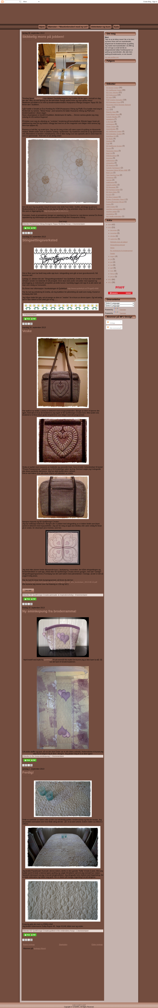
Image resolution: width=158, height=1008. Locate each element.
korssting (109, 158)
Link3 (84, 1005)
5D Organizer (110, 165)
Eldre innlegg (97, 945)
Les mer (28, 590)
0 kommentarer (79, 224)
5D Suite (109, 97)
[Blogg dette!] (26, 233)
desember (113, 230)
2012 (109, 279)
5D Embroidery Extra (113, 102)
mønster (109, 180)
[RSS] (20, 1006)
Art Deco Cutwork (112, 197)
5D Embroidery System (114, 134)
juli (111, 259)
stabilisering (110, 182)
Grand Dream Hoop (112, 114)
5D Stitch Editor (111, 192)
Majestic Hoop (111, 112)
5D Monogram (111, 187)
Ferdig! (28, 772)
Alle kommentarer (115, 328)
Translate (123, 310)
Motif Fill (109, 153)
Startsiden (63, 945)
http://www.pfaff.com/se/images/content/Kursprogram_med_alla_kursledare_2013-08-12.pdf (59, 582)
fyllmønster (110, 177)
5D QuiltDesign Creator (39, 595)
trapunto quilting (111, 185)
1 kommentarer (82, 931)
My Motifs (109, 139)
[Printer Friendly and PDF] (30, 230)
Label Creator (110, 207)
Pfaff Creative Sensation (114, 100)
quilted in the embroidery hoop (61, 931)
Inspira (108, 204)
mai (111, 265)
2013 (109, 227)
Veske (27, 331)
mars (112, 271)
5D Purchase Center (113, 190)
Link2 (79, 1005)
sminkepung (44, 756)
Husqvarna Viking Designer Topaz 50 (45, 224)
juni (111, 262)
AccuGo (109, 194)
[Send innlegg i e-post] (38, 40)
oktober (112, 236)
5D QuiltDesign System (114, 146)
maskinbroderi (111, 129)
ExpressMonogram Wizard (115, 202)
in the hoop (34, 756)
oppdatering (110, 119)
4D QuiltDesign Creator (114, 131)
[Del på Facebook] (31, 233)
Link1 (74, 1005)
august (112, 256)
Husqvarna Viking (112, 151)
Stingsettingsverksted (39, 240)
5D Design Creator (112, 88)
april (111, 268)
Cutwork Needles (112, 117)
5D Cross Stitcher (112, 92)
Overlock (109, 141)
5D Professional (111, 95)
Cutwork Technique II (113, 168)
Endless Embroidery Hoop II (115, 199)
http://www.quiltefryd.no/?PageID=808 (83, 288)
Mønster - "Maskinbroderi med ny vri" (68, 27)
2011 (109, 282)
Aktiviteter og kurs (101, 27)
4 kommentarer (58, 756)
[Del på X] (29, 233)
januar (112, 277)
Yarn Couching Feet (112, 175)
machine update (111, 211)
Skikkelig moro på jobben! (43, 37)
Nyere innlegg (29, 945)
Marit (34, 40)
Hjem (42, 27)
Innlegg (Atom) (40, 948)
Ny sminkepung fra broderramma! (49, 611)
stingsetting (110, 163)
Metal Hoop (65, 224)
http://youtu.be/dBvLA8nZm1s (56, 211)
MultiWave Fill (111, 136)
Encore (108, 148)
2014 (109, 225)
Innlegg (112, 323)
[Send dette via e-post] (23, 233)
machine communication (114, 209)
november (113, 233)
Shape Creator (111, 126)
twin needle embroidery (114, 216)
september (113, 239)
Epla (116, 27)
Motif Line (109, 173)
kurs (107, 109)
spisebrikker (110, 214)
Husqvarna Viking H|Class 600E (117, 170)
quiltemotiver (110, 160)
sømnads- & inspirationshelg (61, 595)
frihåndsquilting (111, 156)
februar (112, 274)
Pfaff (107, 143)
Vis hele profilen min (112, 57)
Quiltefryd (38, 98)
